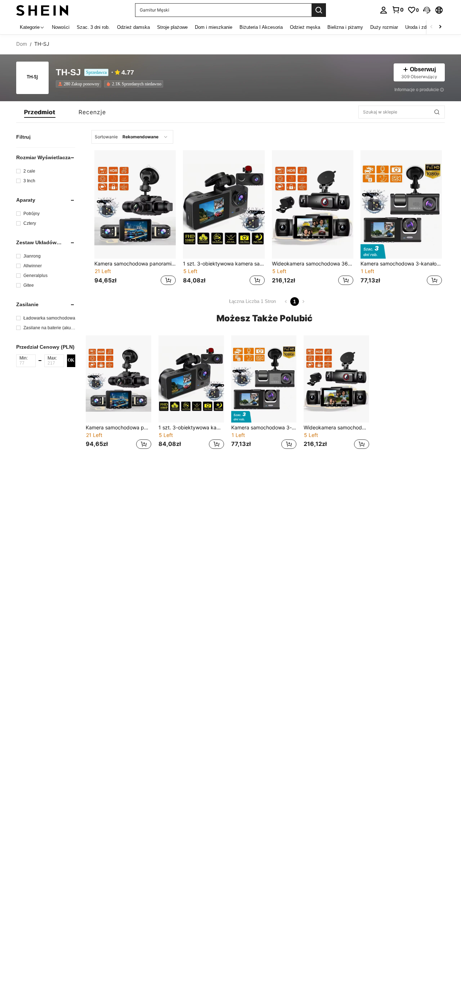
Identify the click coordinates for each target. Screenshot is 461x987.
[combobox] (132, 136)
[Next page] (303, 301)
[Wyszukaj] (319, 10)
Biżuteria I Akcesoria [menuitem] (261, 27)
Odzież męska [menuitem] (305, 27)
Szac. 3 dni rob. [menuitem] (93, 27)
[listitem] (80, 84)
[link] (397, 9)
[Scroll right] (440, 27)
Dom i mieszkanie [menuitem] (213, 27)
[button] (426, 10)
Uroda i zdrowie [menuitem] (421, 27)
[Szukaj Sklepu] (437, 112)
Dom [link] (21, 44)
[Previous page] (286, 301)
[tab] (39, 112)
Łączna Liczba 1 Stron (252, 301)
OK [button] (71, 360)
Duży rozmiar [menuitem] (384, 27)
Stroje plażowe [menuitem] (172, 27)
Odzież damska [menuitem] (133, 27)
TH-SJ (68, 72)
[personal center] (383, 10)
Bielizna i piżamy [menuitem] (345, 27)
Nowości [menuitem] (61, 27)
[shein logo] (42, 10)
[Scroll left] (431, 27)
